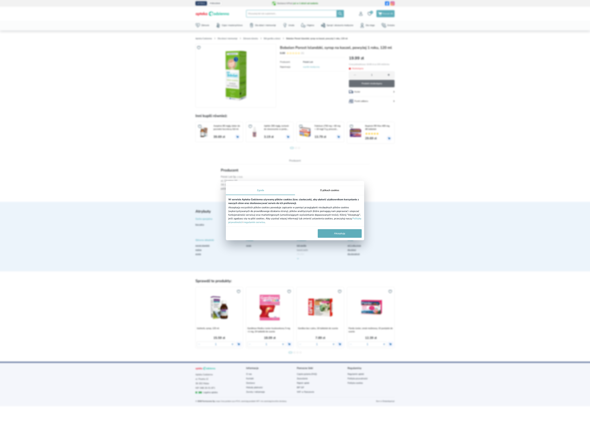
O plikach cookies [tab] (329, 190)
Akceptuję (339, 233)
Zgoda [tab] (260, 190)
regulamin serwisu (254, 222)
